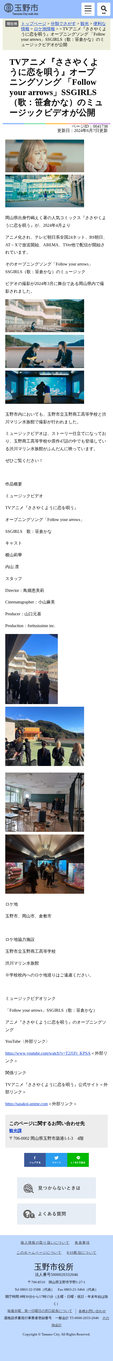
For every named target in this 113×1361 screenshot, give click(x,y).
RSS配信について (81, 1253)
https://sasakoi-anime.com (26, 1104)
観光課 (15, 1130)
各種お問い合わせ (92, 1311)
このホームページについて (39, 1253)
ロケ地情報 (44, 29)
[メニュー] (88, 9)
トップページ (33, 23)
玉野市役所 (21, 9)
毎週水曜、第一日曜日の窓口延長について (39, 1311)
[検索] (103, 9)
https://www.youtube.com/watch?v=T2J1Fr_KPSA (48, 1053)
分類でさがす (63, 23)
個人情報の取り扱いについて (44, 1243)
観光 (84, 23)
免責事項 (82, 1243)
